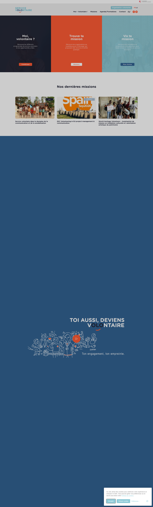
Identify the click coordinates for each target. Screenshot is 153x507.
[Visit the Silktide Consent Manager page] (147, 501)
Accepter (111, 501)
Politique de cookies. (127, 495)
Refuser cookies (123, 501)
